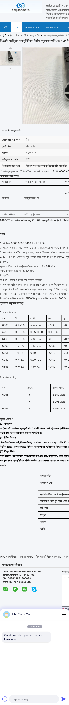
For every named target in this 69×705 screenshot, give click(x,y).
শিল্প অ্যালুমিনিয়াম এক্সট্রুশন (48, 556)
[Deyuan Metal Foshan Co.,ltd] (21, 7)
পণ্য (16, 27)
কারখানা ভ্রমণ (52, 27)
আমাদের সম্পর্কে (32, 27)
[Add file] (5, 699)
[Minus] (63, 614)
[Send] (64, 699)
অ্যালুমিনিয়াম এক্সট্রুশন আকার (19, 556)
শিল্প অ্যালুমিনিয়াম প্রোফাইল (28, 35)
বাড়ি (5, 27)
